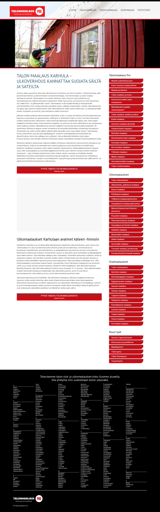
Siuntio (105, 471)
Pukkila (83, 487)
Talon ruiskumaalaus (120, 166)
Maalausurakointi (119, 90)
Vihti (127, 459)
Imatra (15, 486)
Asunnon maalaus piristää (123, 124)
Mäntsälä (84, 393)
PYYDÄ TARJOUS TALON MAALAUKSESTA (59, 169)
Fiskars (15, 425)
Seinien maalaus (118, 291)
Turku (128, 411)
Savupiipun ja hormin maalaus (124, 225)
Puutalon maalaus (119, 216)
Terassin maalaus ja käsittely (124, 248)
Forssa (15, 426)
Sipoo (105, 470)
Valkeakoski (130, 442)
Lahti (60, 422)
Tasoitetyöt (117, 361)
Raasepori (107, 408)
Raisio (105, 410)
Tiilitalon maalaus (119, 152)
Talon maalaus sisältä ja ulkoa (124, 114)
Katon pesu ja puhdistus (122, 342)
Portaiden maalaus (119, 323)
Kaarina (38, 420)
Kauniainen (40, 453)
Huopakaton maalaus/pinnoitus (125, 203)
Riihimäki (106, 423)
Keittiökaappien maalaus (122, 276)
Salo (104, 444)
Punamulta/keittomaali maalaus (125, 253)
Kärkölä (61, 415)
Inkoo (38, 386)
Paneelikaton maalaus (121, 305)
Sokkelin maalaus (119, 230)
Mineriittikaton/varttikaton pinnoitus (124, 209)
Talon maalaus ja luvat (121, 95)
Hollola (15, 459)
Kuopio (60, 403)
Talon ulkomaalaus (108, 10)
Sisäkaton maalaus (119, 300)
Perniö (83, 451)
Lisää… (128, 486)
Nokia (83, 406)
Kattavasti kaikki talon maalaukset (121, 101)
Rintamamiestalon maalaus (123, 138)
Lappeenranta (63, 432)
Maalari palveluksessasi (121, 80)
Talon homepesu (119, 356)
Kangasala (39, 428)
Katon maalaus (127, 10)
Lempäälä (61, 441)
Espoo (15, 408)
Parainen (84, 439)
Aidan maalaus (117, 239)
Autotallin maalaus (119, 244)
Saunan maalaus (118, 286)
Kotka (60, 393)
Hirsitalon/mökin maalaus (122, 161)
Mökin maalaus (118, 156)
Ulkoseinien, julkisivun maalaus (125, 185)
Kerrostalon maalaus (120, 147)
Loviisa (60, 460)
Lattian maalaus (118, 309)
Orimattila (84, 420)
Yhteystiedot (144, 10)
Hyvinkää (16, 468)
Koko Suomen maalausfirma (123, 85)
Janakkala (39, 396)
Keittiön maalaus (119, 272)
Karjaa (38, 440)
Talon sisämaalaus (88, 10)
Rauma (105, 415)
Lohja (60, 454)
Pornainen (84, 480)
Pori (82, 478)
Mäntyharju (85, 396)
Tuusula (129, 415)
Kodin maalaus (117, 119)
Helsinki (16, 456)
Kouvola (61, 394)
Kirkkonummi (40, 477)
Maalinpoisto (117, 347)
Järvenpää (39, 415)
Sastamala (107, 447)
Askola (15, 396)
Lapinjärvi (61, 427)
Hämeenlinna (18, 471)
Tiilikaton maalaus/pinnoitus (124, 199)
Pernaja (83, 449)
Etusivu (72, 10)
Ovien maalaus (118, 319)
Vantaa (128, 445)
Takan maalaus (118, 314)
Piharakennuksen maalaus (123, 220)
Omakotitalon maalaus (121, 128)
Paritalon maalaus (119, 142)
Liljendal (61, 449)
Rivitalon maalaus (119, 133)
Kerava (38, 466)
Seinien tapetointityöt (121, 337)
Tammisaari (130, 396)
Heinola (16, 452)
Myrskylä (84, 391)
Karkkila (38, 442)
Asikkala (16, 394)
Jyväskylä (39, 410)
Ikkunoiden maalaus (120, 234)
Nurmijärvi (84, 413)
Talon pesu (116, 351)
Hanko (15, 443)
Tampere (129, 398)
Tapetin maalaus (119, 295)
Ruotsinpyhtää (108, 430)
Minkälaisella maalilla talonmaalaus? (120, 108)
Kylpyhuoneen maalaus (121, 281)
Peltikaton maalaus (120, 194)
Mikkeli (60, 483)
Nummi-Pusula (86, 410)
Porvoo (83, 481)
